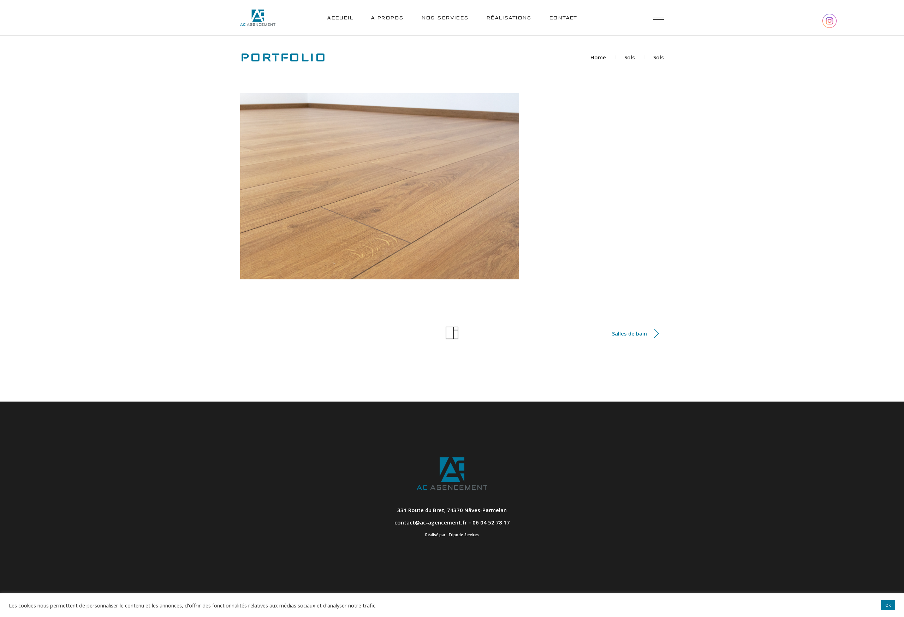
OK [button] (888, 605)
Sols (629, 57)
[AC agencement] (379, 186)
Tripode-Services (463, 534)
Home (598, 57)
